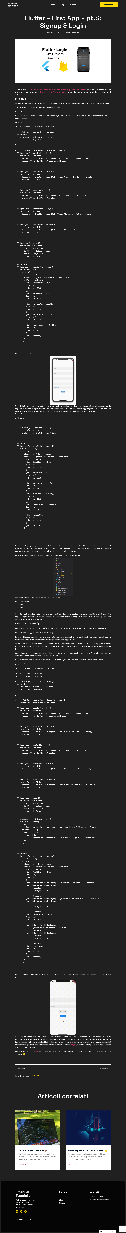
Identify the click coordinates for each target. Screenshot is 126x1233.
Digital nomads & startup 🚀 (32, 1150)
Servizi (53, 4)
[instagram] (25, 1211)
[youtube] (21, 1211)
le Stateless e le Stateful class (51, 92)
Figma (73, 1044)
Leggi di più (22, 1164)
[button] (33, 1076)
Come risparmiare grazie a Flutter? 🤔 (87, 1150)
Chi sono (72, 4)
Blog (62, 4)
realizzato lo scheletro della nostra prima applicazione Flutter (56, 89)
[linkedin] (17, 1211)
